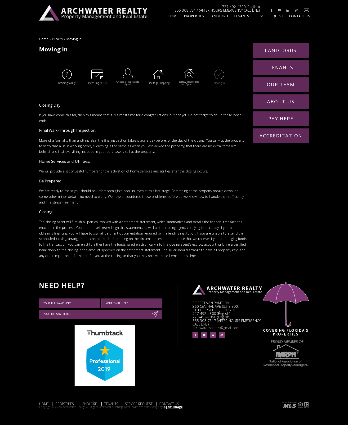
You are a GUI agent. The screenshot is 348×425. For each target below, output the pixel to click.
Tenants (241, 16)
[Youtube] (279, 10)
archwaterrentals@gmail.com (215, 327)
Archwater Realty (74, 407)
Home (173, 16)
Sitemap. (118, 407)
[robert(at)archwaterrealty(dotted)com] (305, 10)
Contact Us (299, 16)
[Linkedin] (287, 10)
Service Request (269, 16)
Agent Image (173, 407)
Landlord (219, 16)
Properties (194, 16)
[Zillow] (296, 10)
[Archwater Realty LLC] (93, 20)
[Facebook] (271, 10)
